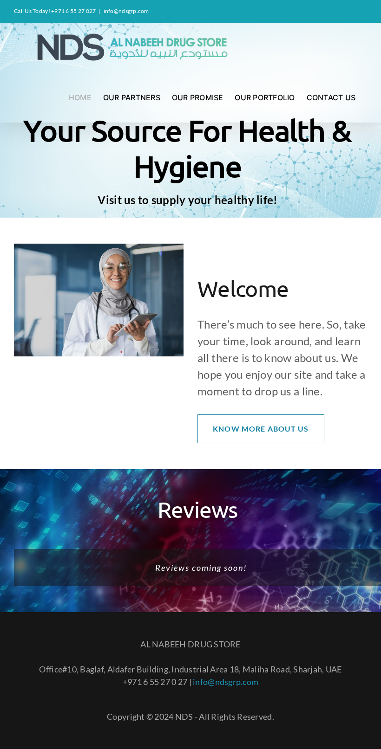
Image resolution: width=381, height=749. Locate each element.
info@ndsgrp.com (126, 10)
